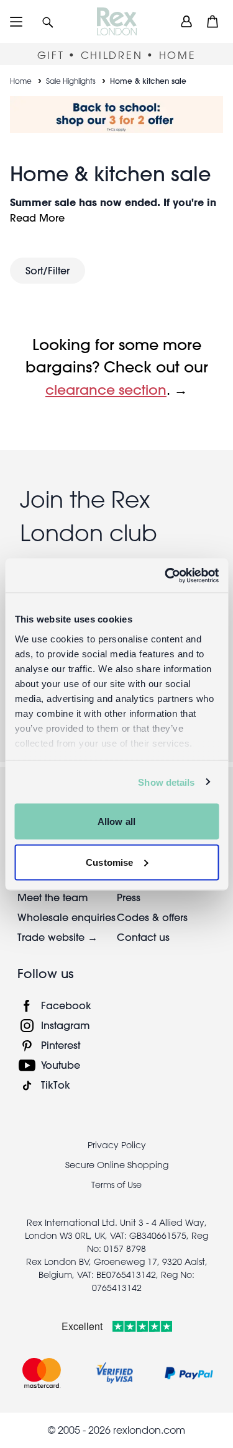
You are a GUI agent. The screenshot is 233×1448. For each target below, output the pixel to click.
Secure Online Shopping (116, 1165)
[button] (47, 21)
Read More (37, 217)
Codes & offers (152, 917)
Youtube (60, 1064)
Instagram (65, 1025)
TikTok (55, 1084)
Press (128, 897)
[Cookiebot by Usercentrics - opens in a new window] (166, 575)
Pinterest (60, 1044)
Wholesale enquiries (66, 917)
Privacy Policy (117, 1145)
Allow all (116, 821)
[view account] (186, 21)
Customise (109, 862)
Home (21, 81)
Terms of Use (116, 1184)
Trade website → (57, 936)
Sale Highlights (71, 81)
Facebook (66, 1005)
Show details (166, 781)
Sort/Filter (47, 270)
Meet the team (52, 897)
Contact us (143, 936)
